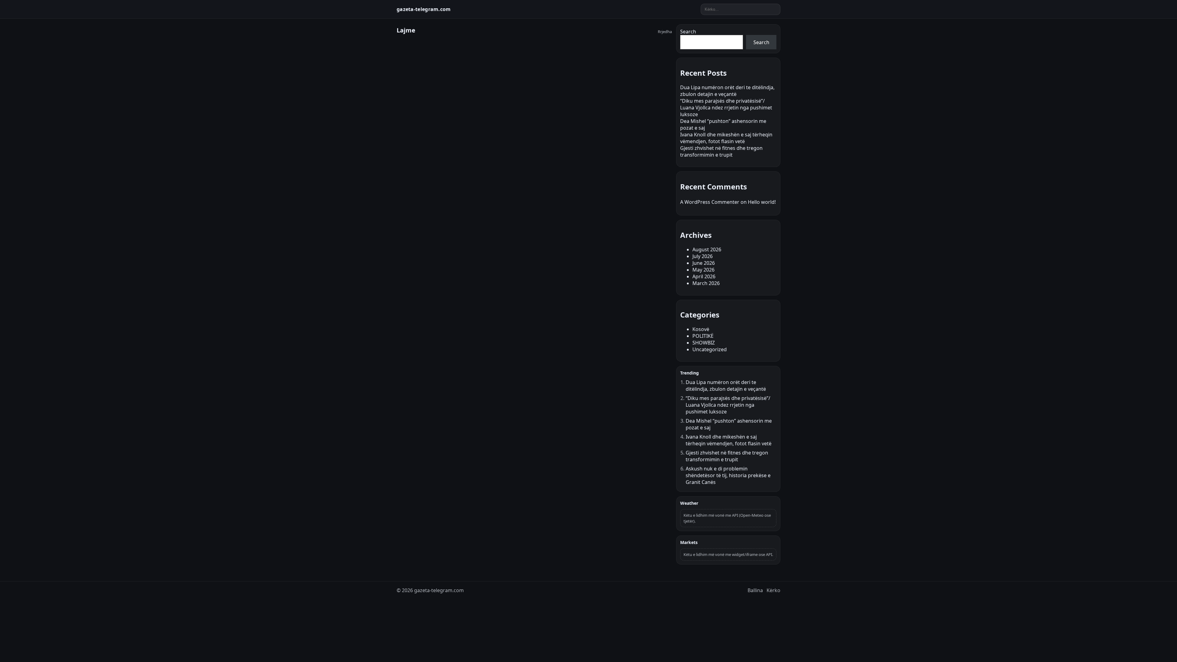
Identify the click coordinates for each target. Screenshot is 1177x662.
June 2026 (703, 263)
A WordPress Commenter (709, 202)
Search (688, 31)
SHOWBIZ (703, 342)
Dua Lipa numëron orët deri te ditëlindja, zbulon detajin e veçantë (727, 90)
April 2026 (703, 276)
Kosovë (700, 329)
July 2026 (702, 256)
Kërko (773, 590)
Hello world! (762, 202)
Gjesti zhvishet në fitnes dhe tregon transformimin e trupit (721, 151)
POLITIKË (703, 336)
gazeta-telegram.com (424, 9)
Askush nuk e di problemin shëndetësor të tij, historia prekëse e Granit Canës (728, 475)
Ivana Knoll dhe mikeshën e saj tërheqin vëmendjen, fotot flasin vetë (726, 138)
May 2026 (703, 269)
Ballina (755, 590)
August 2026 (706, 249)
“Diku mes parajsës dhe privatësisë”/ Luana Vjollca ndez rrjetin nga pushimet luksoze (726, 107)
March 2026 (706, 283)
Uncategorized (709, 349)
